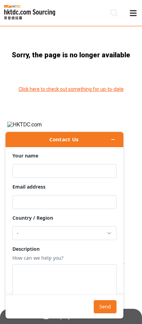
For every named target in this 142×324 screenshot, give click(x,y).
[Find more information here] (64, 225)
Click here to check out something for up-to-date (71, 89)
